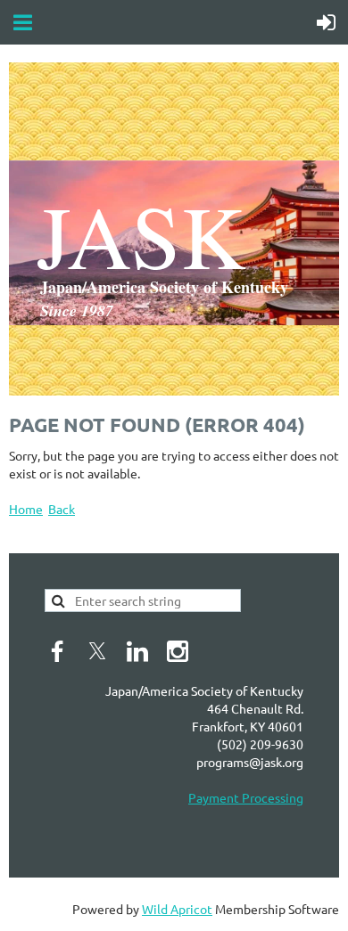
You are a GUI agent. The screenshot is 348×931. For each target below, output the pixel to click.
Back (61, 509)
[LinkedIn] (137, 651)
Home (26, 509)
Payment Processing (245, 797)
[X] (97, 651)
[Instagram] (177, 651)
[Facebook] (57, 651)
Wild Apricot (177, 909)
